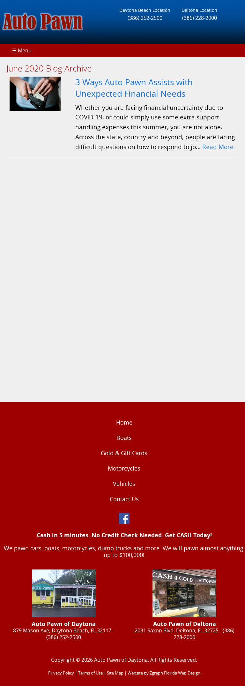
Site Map (115, 673)
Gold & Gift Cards (124, 453)
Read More (218, 146)
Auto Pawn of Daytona (121, 659)
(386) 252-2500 (145, 17)
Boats (124, 437)
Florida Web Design (182, 673)
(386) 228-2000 (199, 17)
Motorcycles (124, 468)
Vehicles (124, 483)
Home (124, 422)
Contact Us (124, 499)
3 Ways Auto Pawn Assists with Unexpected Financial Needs (134, 88)
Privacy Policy (61, 673)
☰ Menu (22, 50)
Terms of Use (90, 673)
